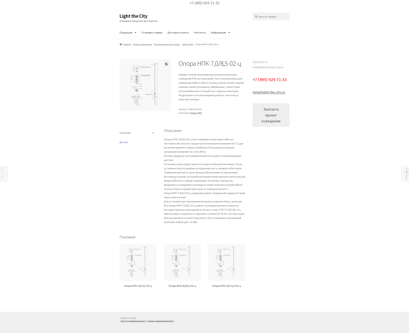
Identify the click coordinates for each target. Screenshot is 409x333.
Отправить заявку (151, 32)
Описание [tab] (125, 132)
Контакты (200, 32)
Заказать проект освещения (271, 115)
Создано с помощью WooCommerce (161, 321)
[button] (166, 64)
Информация (218, 32)
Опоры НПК (187, 44)
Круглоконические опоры (167, 44)
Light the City (133, 16)
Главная (127, 44)
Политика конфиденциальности (133, 321)
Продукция (126, 32)
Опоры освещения (142, 44)
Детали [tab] (124, 142)
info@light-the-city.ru (269, 92)
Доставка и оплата (178, 32)
